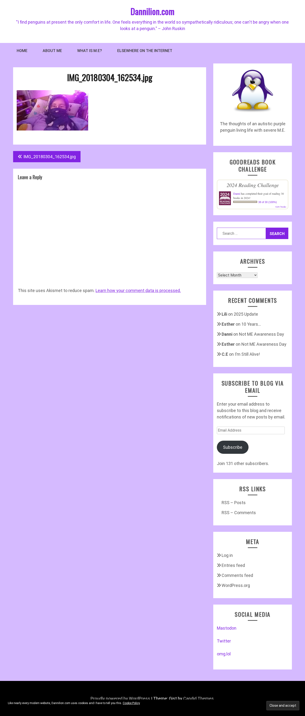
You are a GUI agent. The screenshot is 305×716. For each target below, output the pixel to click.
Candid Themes (198, 698)
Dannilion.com (152, 11)
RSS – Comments (239, 512)
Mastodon (226, 628)
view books (280, 206)
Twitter (224, 640)
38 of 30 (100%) (267, 202)
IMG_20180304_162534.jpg (49, 156)
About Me (52, 50)
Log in (227, 555)
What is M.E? (89, 50)
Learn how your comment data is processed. (138, 290)
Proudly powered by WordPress (120, 698)
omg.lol (224, 653)
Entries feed (233, 565)
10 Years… (251, 324)
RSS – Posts (234, 502)
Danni (236, 193)
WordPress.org (236, 585)
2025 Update (246, 314)
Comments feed (237, 575)
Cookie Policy (131, 703)
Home (22, 50)
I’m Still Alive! (247, 354)
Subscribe (232, 447)
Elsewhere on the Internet (144, 50)
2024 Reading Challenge (253, 184)
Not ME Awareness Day (261, 334)
